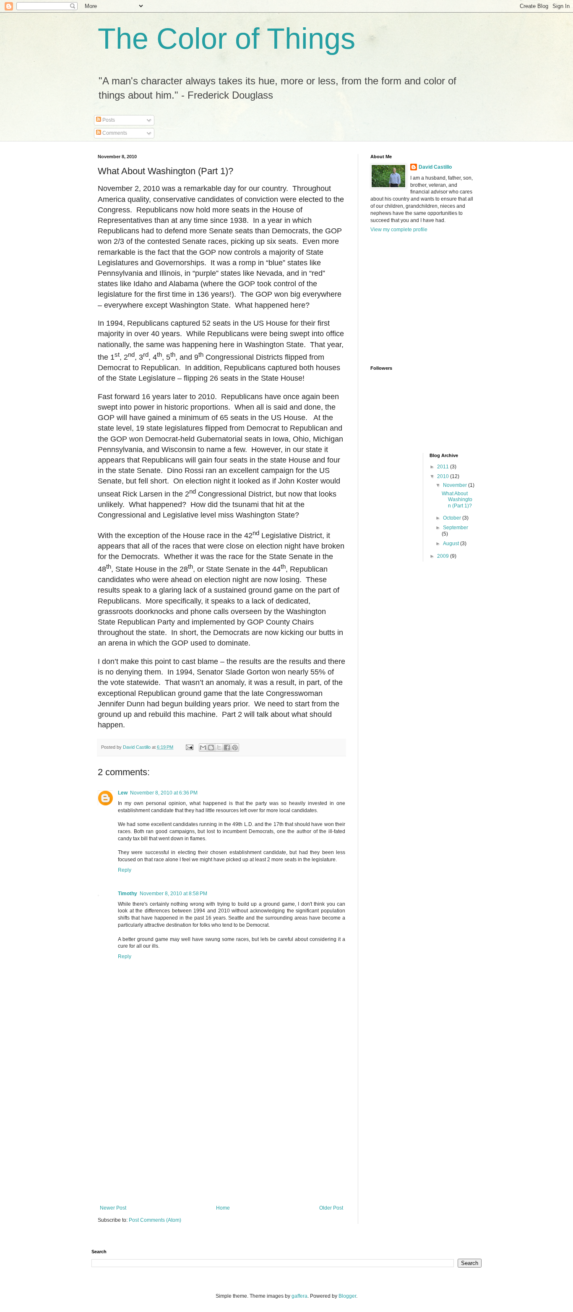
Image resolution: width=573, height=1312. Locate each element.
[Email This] (203, 747)
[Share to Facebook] (227, 747)
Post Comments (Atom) (155, 1220)
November (455, 485)
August (451, 543)
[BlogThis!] (211, 747)
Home (223, 1208)
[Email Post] (189, 747)
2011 (443, 467)
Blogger (347, 1296)
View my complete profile (398, 230)
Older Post (331, 1208)
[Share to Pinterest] (235, 747)
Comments (114, 133)
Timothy (127, 893)
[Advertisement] (221, 1142)
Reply (124, 870)
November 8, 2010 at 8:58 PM (173, 893)
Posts (108, 120)
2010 (443, 476)
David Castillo (435, 167)
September (455, 528)
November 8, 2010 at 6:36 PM (164, 793)
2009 (443, 556)
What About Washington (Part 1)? (457, 500)
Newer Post (113, 1208)
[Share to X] (219, 747)
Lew (123, 793)
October (452, 518)
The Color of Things (226, 38)
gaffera (299, 1296)
